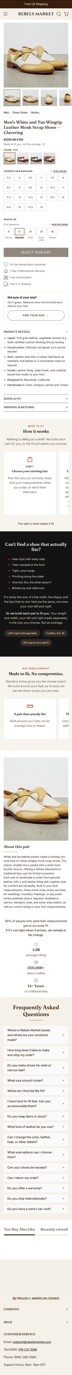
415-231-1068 (27, 1349)
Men (6, 112)
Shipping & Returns (19, 407)
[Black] (36, 158)
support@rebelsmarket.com (32, 1342)
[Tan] (10, 158)
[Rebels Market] (36, 14)
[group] (36, 4)
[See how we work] (43, 144)
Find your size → (36, 315)
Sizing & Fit (12, 398)
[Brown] (49, 158)
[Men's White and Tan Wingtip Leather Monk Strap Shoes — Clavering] (12, 97)
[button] (58, 13)
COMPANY (11, 1309)
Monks (35, 112)
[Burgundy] (23, 158)
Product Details (17, 331)
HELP (8, 1322)
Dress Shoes (20, 112)
